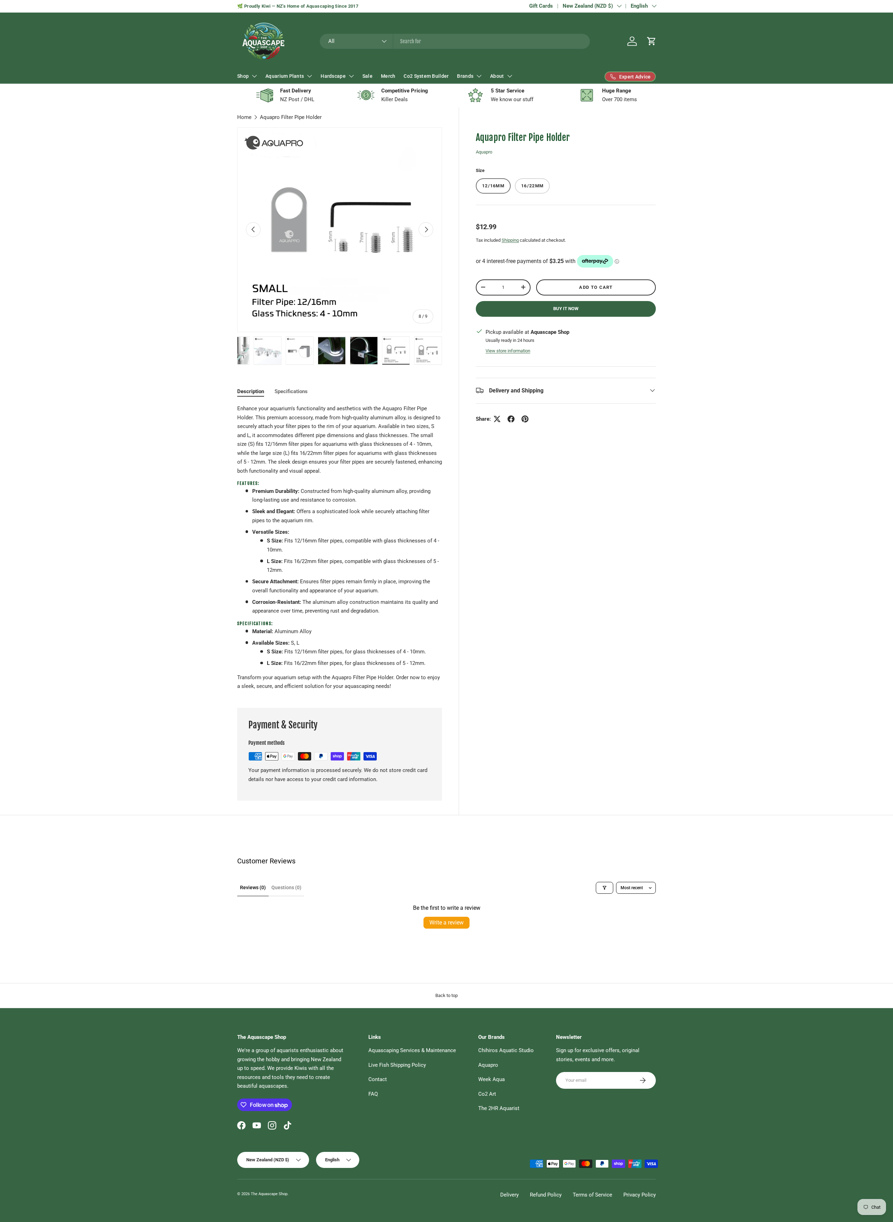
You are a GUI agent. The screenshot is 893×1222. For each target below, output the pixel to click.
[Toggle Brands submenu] (479, 76)
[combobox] (455, 41)
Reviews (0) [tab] (253, 887)
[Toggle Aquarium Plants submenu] (309, 76)
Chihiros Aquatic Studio (506, 1050)
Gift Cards (541, 6)
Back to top (446, 995)
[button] (651, 41)
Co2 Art (487, 1094)
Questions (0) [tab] (286, 887)
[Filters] (604, 888)
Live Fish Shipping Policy (397, 1065)
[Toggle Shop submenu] (254, 76)
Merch (388, 76)
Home (244, 117)
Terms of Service (592, 1195)
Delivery (509, 1195)
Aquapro (484, 151)
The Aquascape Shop (269, 1194)
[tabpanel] (339, 547)
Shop (243, 76)
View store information (508, 350)
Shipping (510, 239)
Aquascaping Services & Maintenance (412, 1050)
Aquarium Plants (284, 76)
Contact (377, 1079)
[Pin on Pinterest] (525, 419)
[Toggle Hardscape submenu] (351, 76)
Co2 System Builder (426, 76)
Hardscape (333, 76)
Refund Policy (546, 1195)
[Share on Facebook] (511, 419)
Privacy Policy (639, 1195)
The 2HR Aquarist (498, 1108)
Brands (465, 76)
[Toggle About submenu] (509, 76)
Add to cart (596, 287)
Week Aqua (491, 1079)
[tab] (250, 391)
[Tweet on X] (497, 419)
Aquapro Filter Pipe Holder (291, 117)
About (497, 76)
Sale (367, 76)
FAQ (373, 1094)
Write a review (446, 922)
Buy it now (565, 308)
